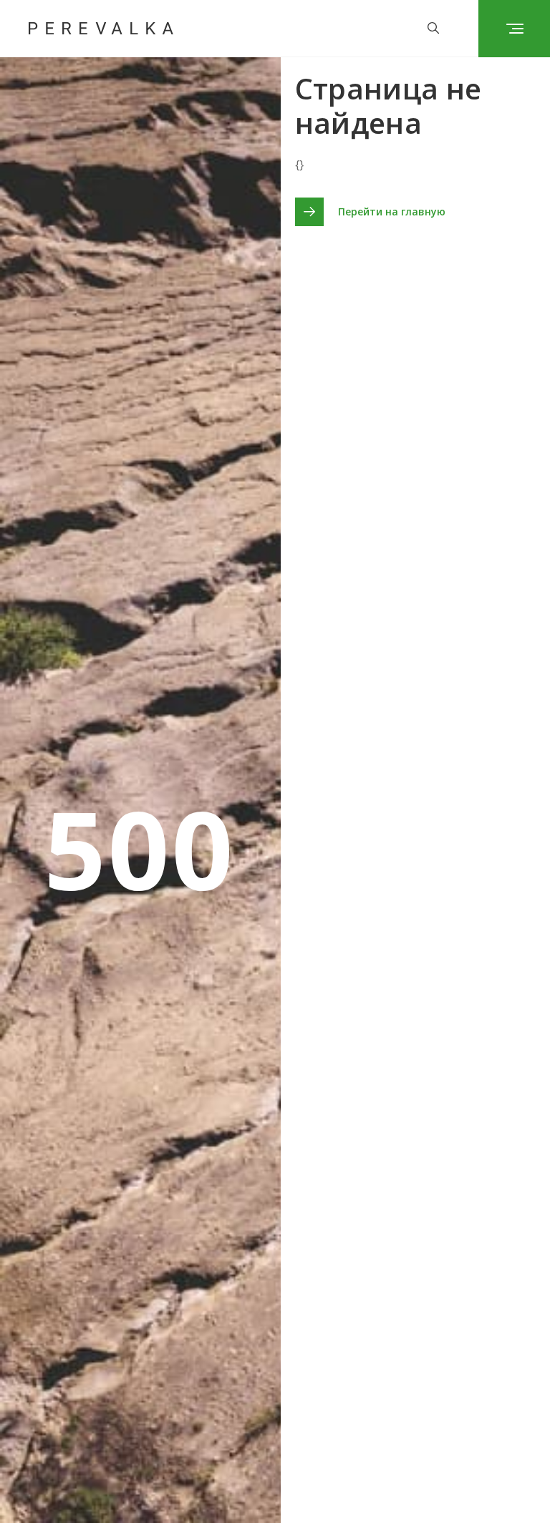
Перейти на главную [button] (391, 211)
